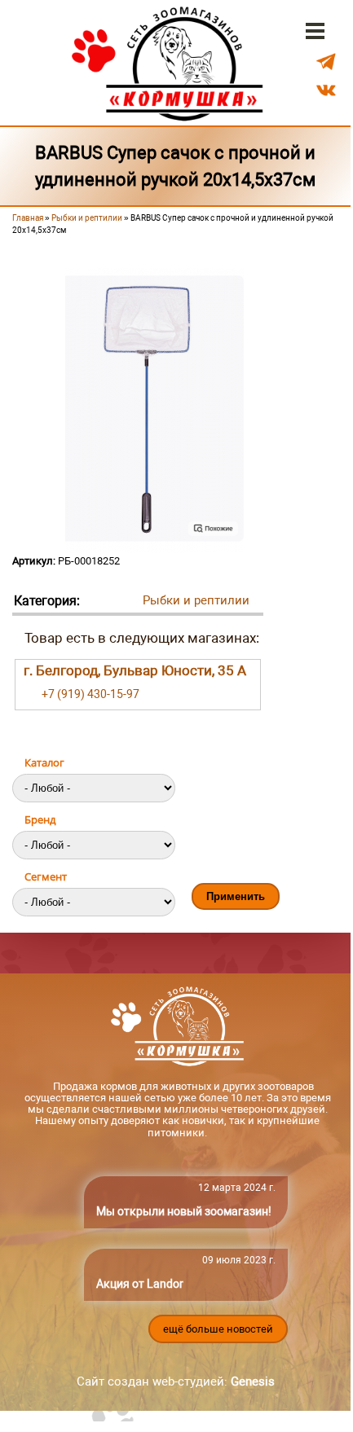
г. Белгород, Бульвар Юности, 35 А (135, 670)
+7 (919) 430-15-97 (90, 694)
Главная (27, 217)
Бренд (39, 819)
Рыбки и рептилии (86, 217)
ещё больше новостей (218, 1329)
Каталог (44, 762)
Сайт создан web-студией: (176, 1381)
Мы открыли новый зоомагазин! (183, 1211)
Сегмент (45, 876)
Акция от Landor (139, 1283)
